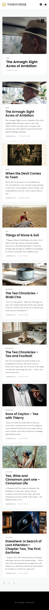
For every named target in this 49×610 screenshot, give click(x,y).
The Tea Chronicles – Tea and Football (21, 354)
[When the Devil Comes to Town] (24, 154)
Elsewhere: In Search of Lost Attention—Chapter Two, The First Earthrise (23, 547)
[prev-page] (38, 21)
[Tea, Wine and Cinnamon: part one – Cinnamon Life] (24, 457)
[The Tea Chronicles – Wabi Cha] (24, 274)
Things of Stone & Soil (22, 235)
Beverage (9, 289)
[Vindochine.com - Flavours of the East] (11, 4)
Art (6, 231)
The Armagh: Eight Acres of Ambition (21, 64)
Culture (8, 472)
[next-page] (42, 21)
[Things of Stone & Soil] (24, 216)
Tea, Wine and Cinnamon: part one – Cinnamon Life (22, 479)
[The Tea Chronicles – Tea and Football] (24, 333)
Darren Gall (11, 136)
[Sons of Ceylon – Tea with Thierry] (24, 395)
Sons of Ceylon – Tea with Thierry (21, 416)
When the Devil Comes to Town (23, 175)
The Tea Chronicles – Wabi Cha (21, 295)
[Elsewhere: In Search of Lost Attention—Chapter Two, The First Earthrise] (24, 522)
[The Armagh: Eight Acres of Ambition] (24, 45)
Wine (8, 58)
